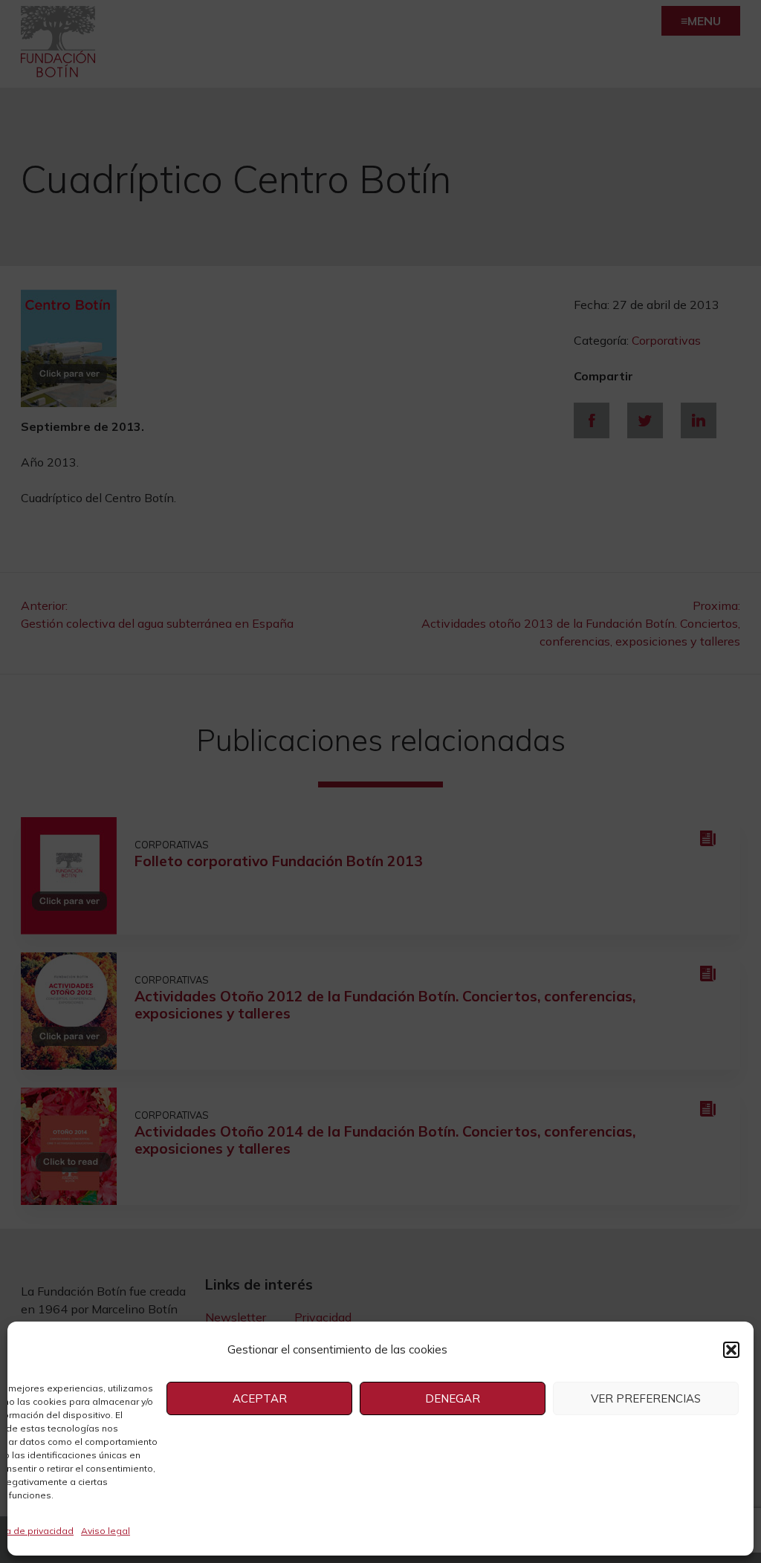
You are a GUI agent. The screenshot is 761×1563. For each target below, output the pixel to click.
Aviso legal (105, 1530)
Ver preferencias (646, 1398)
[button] (731, 1349)
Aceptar (260, 1398)
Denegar (452, 1398)
